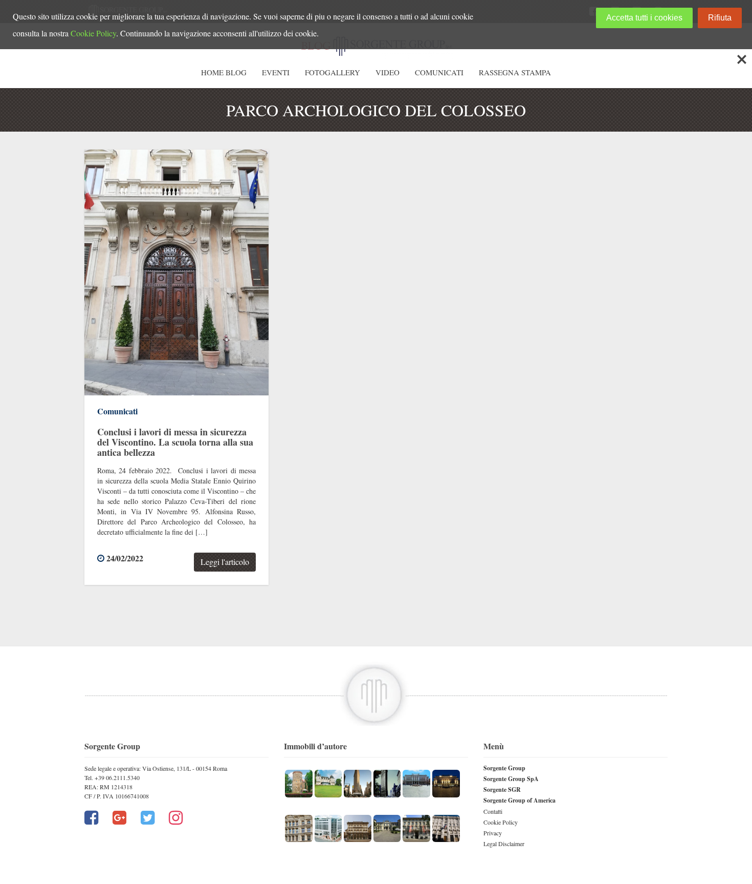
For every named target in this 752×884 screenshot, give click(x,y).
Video (387, 72)
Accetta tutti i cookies (644, 17)
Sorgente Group (504, 768)
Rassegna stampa (515, 72)
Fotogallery (332, 72)
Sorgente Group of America (519, 800)
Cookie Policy (500, 822)
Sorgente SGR (502, 789)
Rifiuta (720, 17)
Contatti (492, 811)
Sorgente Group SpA (511, 778)
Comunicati (439, 72)
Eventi (276, 72)
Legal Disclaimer (503, 843)
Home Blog (224, 72)
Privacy (492, 833)
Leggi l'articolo (225, 561)
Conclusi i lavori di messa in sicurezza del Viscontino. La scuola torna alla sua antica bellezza (175, 442)
